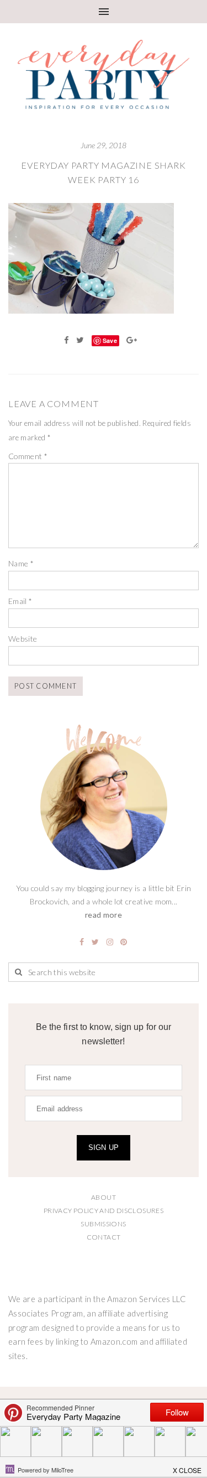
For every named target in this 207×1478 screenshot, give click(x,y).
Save (110, 340)
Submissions (103, 1224)
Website (23, 638)
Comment (27, 456)
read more (103, 914)
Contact (104, 1237)
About (103, 1197)
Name (21, 563)
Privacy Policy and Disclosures (103, 1210)
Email (20, 601)
